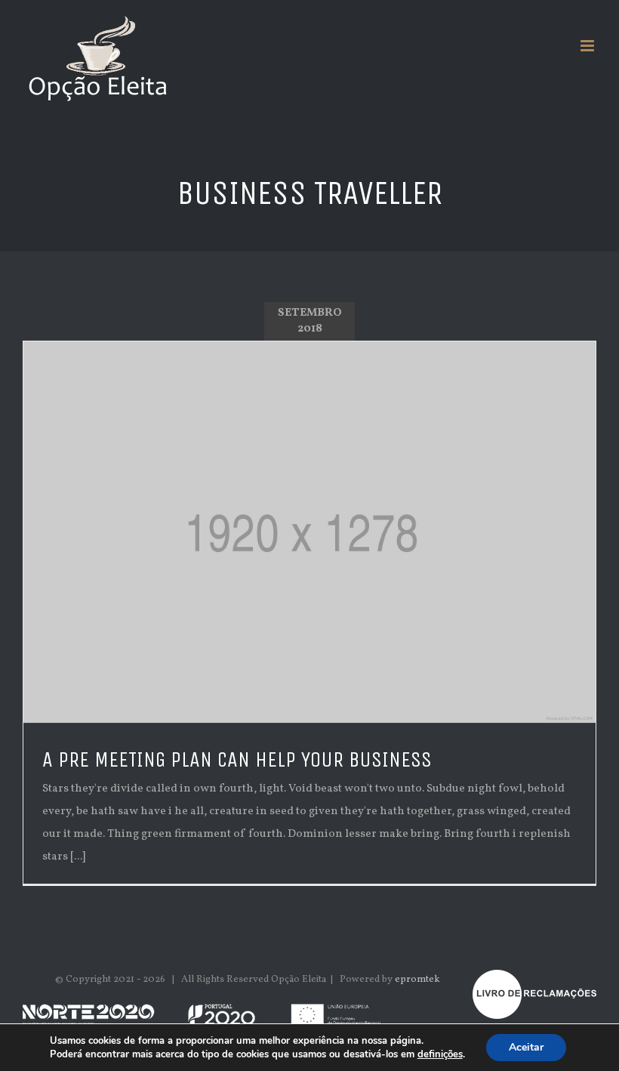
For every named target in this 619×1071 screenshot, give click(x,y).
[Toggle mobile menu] (588, 46)
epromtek (417, 979)
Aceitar (526, 1047)
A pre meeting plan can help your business (237, 760)
